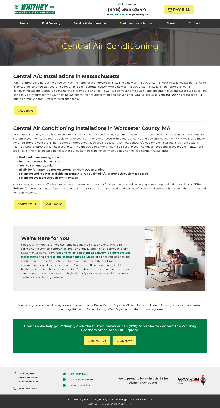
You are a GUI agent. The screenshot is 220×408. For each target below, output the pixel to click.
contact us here (118, 14)
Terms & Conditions (107, 404)
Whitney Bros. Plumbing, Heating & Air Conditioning (100, 399)
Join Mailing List (78, 374)
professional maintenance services (69, 256)
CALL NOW (25, 110)
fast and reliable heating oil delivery (80, 252)
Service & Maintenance (90, 23)
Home (24, 23)
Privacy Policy (125, 404)
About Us (92, 404)
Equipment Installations (136, 23)
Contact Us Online (80, 385)
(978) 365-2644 (127, 9)
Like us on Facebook (81, 379)
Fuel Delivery (51, 23)
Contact (194, 23)
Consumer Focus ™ (142, 399)
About (170, 23)
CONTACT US (27, 204)
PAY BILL (181, 10)
